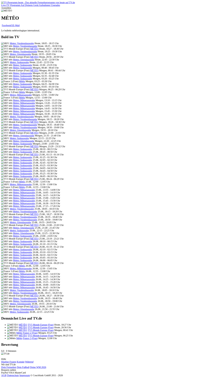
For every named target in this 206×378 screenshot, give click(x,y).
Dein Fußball (23, 367)
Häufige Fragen (8, 362)
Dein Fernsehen (8, 367)
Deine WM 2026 (38, 367)
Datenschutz (13, 375)
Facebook (6, 25)
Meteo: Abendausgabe (20, 54)
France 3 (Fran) (30, 338)
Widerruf (29, 362)
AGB (3, 375)
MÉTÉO (34, 48)
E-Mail (16, 25)
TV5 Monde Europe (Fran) (41, 324)
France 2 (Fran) (30, 333)
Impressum (24, 375)
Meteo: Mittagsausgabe (21, 95)
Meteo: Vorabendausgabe (22, 43)
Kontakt (20, 362)
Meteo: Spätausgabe (19, 62)
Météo (22, 81)
